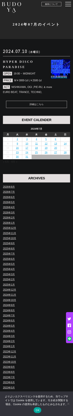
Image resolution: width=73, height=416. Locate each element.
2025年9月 (9, 243)
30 (17, 156)
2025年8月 (9, 248)
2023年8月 (9, 372)
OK (37, 410)
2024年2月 (9, 341)
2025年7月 (9, 253)
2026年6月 (9, 197)
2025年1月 (9, 284)
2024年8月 (9, 310)
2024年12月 (9, 289)
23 (17, 152)
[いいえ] (68, 404)
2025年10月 (9, 238)
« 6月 (6, 161)
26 (46, 152)
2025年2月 (9, 279)
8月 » (14, 161)
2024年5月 (9, 325)
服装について (51, 4)
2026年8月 (9, 186)
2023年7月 (9, 377)
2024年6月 (9, 320)
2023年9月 (9, 367)
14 (65, 143)
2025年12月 (9, 228)
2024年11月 (9, 294)
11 (36, 143)
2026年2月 (9, 217)
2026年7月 (9, 191)
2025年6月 (9, 259)
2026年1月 (9, 222)
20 (55, 148)
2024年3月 (9, 336)
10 (27, 143)
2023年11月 (9, 356)
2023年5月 (9, 387)
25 (36, 152)
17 (27, 148)
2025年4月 (9, 269)
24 (27, 152)
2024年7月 (9, 315)
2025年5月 (9, 264)
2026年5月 (9, 202)
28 (65, 152)
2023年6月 (9, 382)
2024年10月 (9, 300)
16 (17, 148)
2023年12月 (9, 351)
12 (46, 143)
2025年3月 (9, 274)
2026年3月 (9, 212)
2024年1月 (9, 346)
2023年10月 (9, 361)
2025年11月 (9, 233)
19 (46, 148)
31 (27, 156)
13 (55, 143)
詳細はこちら (37, 104)
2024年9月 (9, 305)
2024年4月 (9, 330)
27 (55, 152)
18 (36, 148)
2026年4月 (9, 207)
